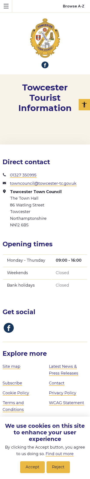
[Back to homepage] (45, 35)
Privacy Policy (62, 393)
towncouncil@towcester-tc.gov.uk (43, 183)
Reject (58, 467)
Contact (56, 383)
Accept (32, 467)
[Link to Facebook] (45, 65)
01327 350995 (23, 175)
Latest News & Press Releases (63, 370)
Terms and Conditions (13, 406)
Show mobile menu (6, 6)
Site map (11, 366)
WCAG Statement (66, 402)
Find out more (60, 453)
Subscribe (12, 383)
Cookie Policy (16, 393)
